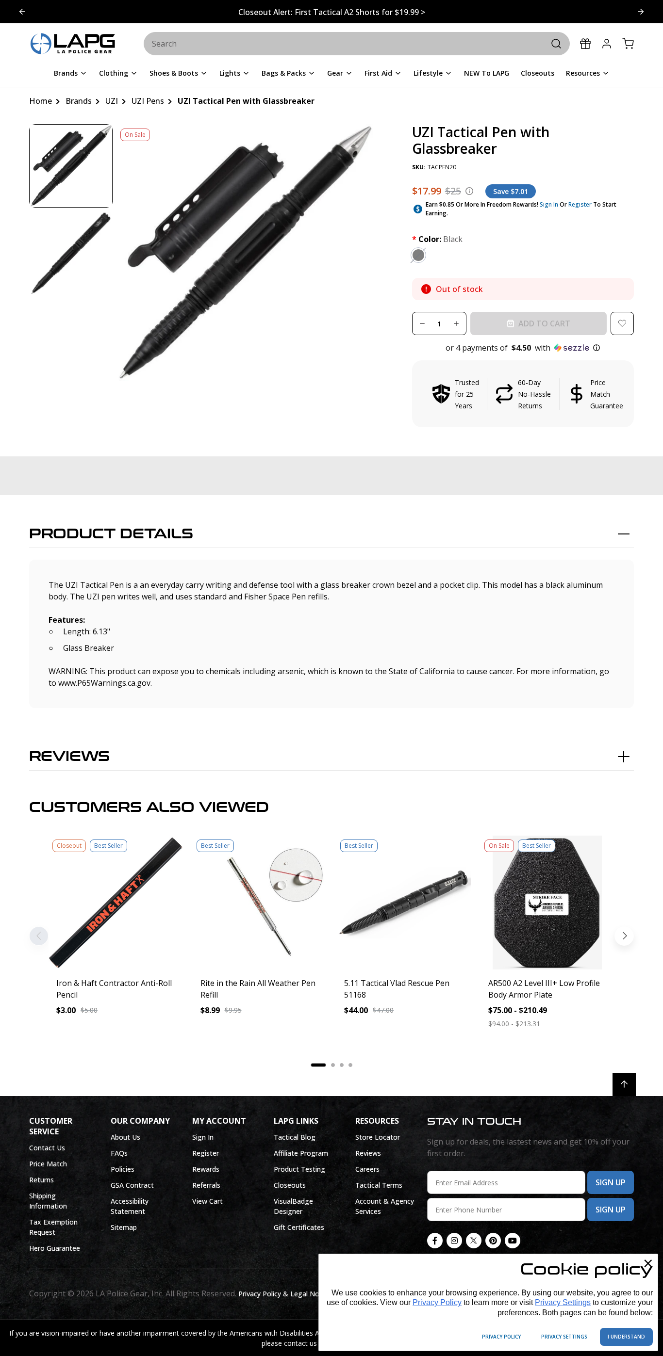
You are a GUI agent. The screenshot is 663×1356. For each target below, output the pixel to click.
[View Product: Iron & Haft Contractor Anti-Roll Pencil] (116, 903)
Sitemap (124, 1227)
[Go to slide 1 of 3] (640, 11)
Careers (367, 1169)
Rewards (205, 1169)
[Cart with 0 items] (628, 43)
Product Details (111, 534)
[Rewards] (585, 43)
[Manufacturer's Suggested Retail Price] (469, 191)
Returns (41, 1179)
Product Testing (299, 1169)
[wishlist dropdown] (622, 323)
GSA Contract (132, 1185)
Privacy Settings (563, 1302)
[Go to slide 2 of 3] (22, 11)
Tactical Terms (378, 1185)
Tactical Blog (294, 1137)
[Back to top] (624, 1084)
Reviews (69, 756)
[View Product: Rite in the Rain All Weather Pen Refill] (260, 903)
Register (580, 204)
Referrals (206, 1185)
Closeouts (290, 1185)
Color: (437, 239)
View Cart (207, 1201)
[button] (523, 348)
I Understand (626, 1336)
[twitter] (473, 1240)
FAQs (119, 1153)
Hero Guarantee (54, 1248)
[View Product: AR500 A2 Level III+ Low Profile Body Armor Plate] (548, 903)
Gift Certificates (299, 1227)
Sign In (549, 204)
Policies (122, 1169)
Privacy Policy (437, 1302)
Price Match (48, 1163)
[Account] (607, 43)
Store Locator (377, 1137)
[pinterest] (493, 1240)
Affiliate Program (301, 1153)
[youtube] (512, 1240)
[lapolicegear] (72, 44)
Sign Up (611, 1182)
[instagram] (454, 1240)
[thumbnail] (71, 166)
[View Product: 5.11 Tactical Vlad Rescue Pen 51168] (403, 903)
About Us (125, 1137)
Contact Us (47, 1147)
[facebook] (435, 1240)
